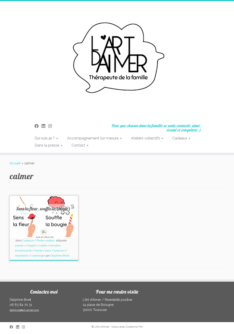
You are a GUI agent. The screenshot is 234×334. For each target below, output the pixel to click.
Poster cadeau (45, 240)
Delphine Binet (59, 255)
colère (43, 245)
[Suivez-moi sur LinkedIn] (45, 126)
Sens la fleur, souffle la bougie (42, 208)
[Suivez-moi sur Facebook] (38, 126)
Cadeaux (180, 138)
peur (48, 250)
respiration (22, 255)
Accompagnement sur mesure (93, 138)
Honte (39, 250)
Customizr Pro (134, 326)
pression (59, 250)
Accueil (15, 163)
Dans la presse (47, 145)
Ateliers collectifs (146, 138)
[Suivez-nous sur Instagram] (51, 126)
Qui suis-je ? (45, 138)
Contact (79, 145)
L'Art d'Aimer (101, 326)
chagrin (32, 245)
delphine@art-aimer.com (24, 310)
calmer (19, 245)
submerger (38, 255)
